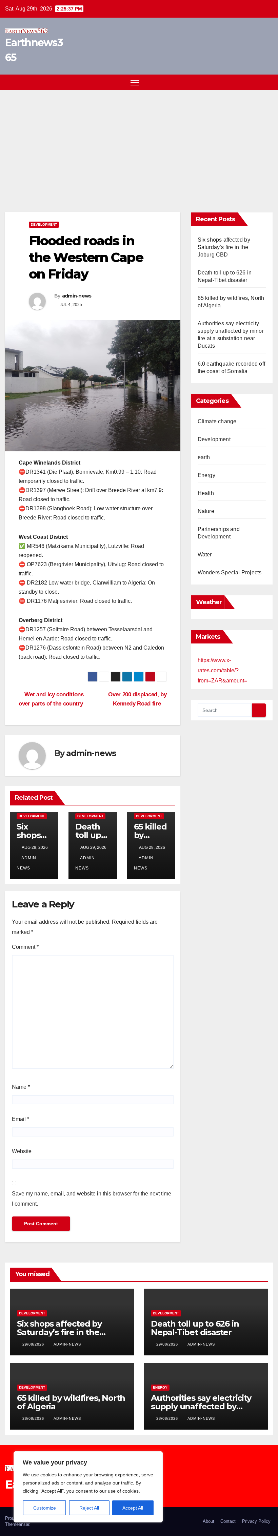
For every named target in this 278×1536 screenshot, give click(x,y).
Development (44, 224)
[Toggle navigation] (134, 82)
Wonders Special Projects (230, 572)
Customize (44, 1508)
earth (204, 457)
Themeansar (17, 1524)
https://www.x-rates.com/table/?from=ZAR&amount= (222, 670)
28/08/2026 (33, 1418)
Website (22, 1151)
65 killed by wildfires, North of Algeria (71, 1402)
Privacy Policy (256, 1521)
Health (206, 493)
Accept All (132, 1508)
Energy (206, 475)
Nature (206, 511)
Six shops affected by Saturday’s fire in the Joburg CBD (224, 247)
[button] (256, 82)
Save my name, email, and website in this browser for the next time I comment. (91, 1199)
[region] (88, 1486)
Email (20, 1119)
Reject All (89, 1508)
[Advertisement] (139, 141)
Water (205, 554)
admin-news (77, 296)
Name (21, 1087)
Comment (25, 947)
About (208, 1521)
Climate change (217, 421)
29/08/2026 (33, 1344)
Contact (228, 1521)
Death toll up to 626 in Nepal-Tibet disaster (195, 1328)
